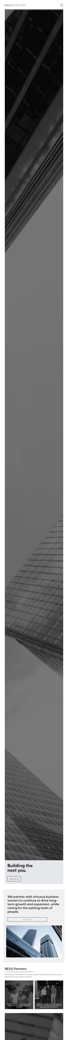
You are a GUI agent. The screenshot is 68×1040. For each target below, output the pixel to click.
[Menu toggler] (61, 5)
